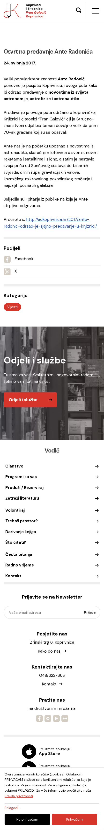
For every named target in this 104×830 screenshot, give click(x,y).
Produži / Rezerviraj (24, 487)
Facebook (24, 258)
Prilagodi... (12, 808)
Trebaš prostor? (21, 520)
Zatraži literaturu (22, 498)
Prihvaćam (74, 819)
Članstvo (14, 466)
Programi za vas (21, 476)
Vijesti (12, 307)
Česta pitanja (18, 554)
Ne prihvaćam (27, 819)
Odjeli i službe (23, 400)
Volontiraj (15, 510)
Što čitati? (15, 542)
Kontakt (13, 576)
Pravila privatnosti (19, 796)
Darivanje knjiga (20, 531)
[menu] (95, 10)
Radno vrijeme (19, 565)
